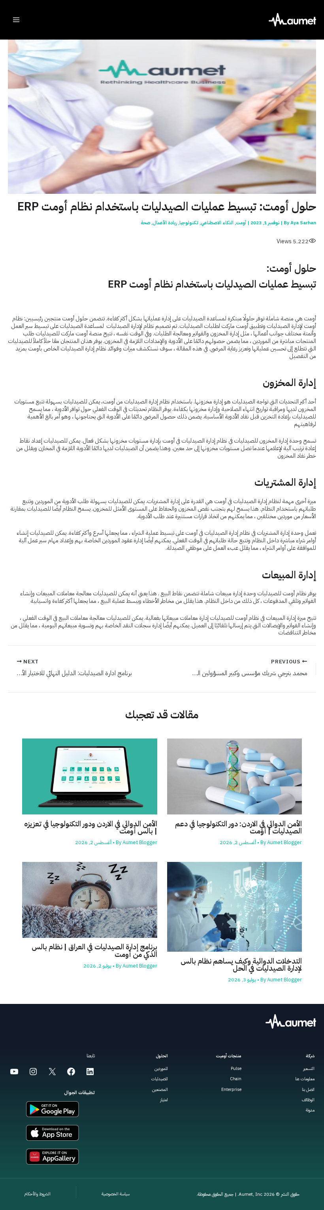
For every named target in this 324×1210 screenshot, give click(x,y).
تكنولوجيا (188, 222)
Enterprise (231, 1089)
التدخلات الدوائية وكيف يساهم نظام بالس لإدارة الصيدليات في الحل (241, 965)
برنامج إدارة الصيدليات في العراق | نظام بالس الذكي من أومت (94, 950)
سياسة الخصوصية (116, 1194)
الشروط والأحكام (37, 1194)
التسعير (309, 1068)
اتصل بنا (308, 1089)
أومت (241, 222)
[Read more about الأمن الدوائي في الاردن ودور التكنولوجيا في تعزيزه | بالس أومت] (89, 776)
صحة (145, 222)
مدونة (310, 1110)
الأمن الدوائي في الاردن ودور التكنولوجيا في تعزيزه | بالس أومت (90, 827)
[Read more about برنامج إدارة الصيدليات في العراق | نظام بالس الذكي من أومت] (89, 899)
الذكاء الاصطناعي (217, 222)
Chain (235, 1079)
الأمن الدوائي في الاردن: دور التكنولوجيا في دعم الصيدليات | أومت (238, 827)
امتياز (164, 1099)
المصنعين (160, 1089)
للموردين (161, 1068)
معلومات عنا (305, 1079)
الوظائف (308, 1099)
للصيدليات (159, 1079)
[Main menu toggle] (16, 19)
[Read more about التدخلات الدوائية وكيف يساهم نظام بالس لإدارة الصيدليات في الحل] (234, 906)
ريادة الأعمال (165, 222)
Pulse (236, 1068)
